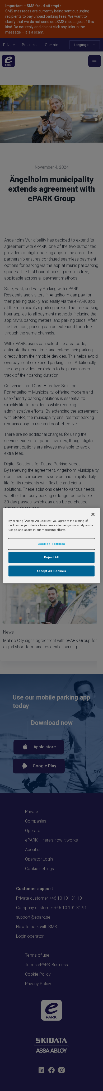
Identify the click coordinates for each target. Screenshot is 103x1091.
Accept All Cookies (51, 571)
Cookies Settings (51, 543)
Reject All (51, 557)
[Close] (93, 514)
